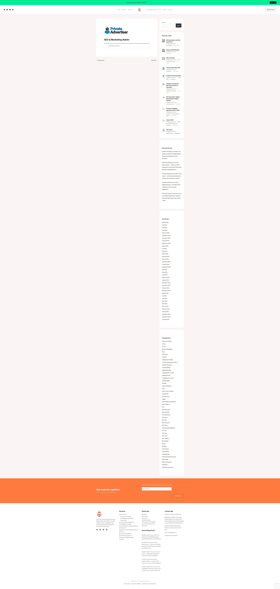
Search (163, 22)
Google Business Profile (168, 372)
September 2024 (166, 267)
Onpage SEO (165, 393)
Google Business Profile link (171, 535)
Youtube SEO (124, 520)
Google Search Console (168, 378)
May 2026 (164, 230)
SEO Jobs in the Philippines (125, 533)
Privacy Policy (127, 583)
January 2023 (165, 311)
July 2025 (164, 248)
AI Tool (164, 346)
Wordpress (165, 464)
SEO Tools (164, 435)
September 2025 (166, 243)
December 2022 (166, 314)
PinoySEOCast (165, 396)
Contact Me (144, 518)
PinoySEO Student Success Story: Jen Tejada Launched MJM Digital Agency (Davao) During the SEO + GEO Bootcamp (151, 536)
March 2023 (165, 306)
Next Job (154, 60)
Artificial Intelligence (167, 349)
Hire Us (164, 9)
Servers (164, 443)
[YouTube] (10, 9)
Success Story (165, 449)
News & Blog (145, 516)
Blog (160, 9)
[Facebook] (7, 9)
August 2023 (165, 293)
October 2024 (165, 264)
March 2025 (165, 253)
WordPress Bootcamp (167, 467)
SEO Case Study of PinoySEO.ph (126, 522)
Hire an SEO (144, 525)
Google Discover (166, 375)
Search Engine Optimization (169, 401)
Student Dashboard (146, 520)
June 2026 (164, 227)
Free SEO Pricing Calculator (125, 535)
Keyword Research (166, 386)
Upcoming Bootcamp (152, 9)
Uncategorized (166, 454)
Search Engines (165, 404)
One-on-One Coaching (167, 391)
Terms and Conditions (136, 583)
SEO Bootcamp (166, 409)
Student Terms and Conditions (149, 583)
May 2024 (164, 272)
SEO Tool (164, 433)
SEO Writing (165, 441)
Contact (171, 9)
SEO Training (165, 438)
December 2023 (166, 282)
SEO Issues (164, 417)
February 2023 (165, 309)
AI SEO (164, 344)
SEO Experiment (166, 414)
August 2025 (165, 246)
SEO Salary (164, 425)
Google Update (166, 380)
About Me (144, 514)
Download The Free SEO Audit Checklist (128, 529)
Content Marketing (167, 365)
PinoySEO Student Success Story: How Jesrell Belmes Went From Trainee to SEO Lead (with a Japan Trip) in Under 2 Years (151, 568)
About (124, 9)
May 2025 (164, 251)
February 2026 (165, 232)
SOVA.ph (164, 446)
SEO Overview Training (126, 516)
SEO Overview (165, 422)
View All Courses (123, 514)
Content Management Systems (169, 362)
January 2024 (165, 280)
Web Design (165, 459)
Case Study (165, 354)
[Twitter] (4, 9)
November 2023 (166, 285)
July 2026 (164, 225)
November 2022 (166, 316)
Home (119, 9)
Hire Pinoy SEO (122, 527)
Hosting (164, 383)
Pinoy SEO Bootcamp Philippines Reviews (128, 526)
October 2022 (165, 319)
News (163, 388)
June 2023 (164, 298)
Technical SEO (165, 451)
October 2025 (165, 240)
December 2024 (166, 261)
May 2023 (164, 301)
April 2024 (164, 274)
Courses (130, 9)
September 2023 (166, 290)
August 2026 (165, 222)
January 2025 (165, 259)
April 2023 (164, 303)
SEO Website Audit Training (127, 518)
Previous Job (100, 60)
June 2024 (164, 269)
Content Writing (166, 367)
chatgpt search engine (167, 359)
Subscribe (177, 495)
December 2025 (166, 235)
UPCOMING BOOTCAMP (125, 524)
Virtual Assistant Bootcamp (169, 456)
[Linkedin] (12, 9)
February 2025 (165, 256)
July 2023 (164, 295)
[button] (271, 9)
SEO (163, 407)
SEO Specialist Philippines (168, 428)
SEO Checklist (165, 412)
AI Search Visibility (167, 341)
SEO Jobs (164, 420)
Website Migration (167, 462)
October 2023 (165, 288)
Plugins (164, 399)
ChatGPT (164, 357)
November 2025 (166, 238)
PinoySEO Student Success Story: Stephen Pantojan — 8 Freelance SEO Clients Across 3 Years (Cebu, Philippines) (151, 561)
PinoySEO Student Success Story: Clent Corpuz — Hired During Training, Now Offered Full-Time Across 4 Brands (171, 176)
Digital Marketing (166, 370)
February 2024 (165, 277)
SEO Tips (164, 430)
